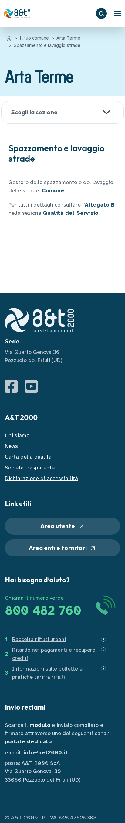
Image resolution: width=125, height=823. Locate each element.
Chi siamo (17, 435)
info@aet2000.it (45, 752)
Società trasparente (30, 467)
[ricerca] (101, 13)
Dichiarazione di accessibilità (41, 478)
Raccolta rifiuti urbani (39, 639)
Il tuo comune (34, 38)
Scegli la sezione (34, 112)
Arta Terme (68, 38)
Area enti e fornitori (58, 548)
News (11, 446)
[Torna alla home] (9, 38)
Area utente (58, 526)
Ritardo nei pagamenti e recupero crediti (53, 654)
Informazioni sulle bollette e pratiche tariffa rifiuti (47, 672)
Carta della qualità (28, 456)
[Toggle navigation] (117, 13)
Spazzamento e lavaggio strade (47, 45)
